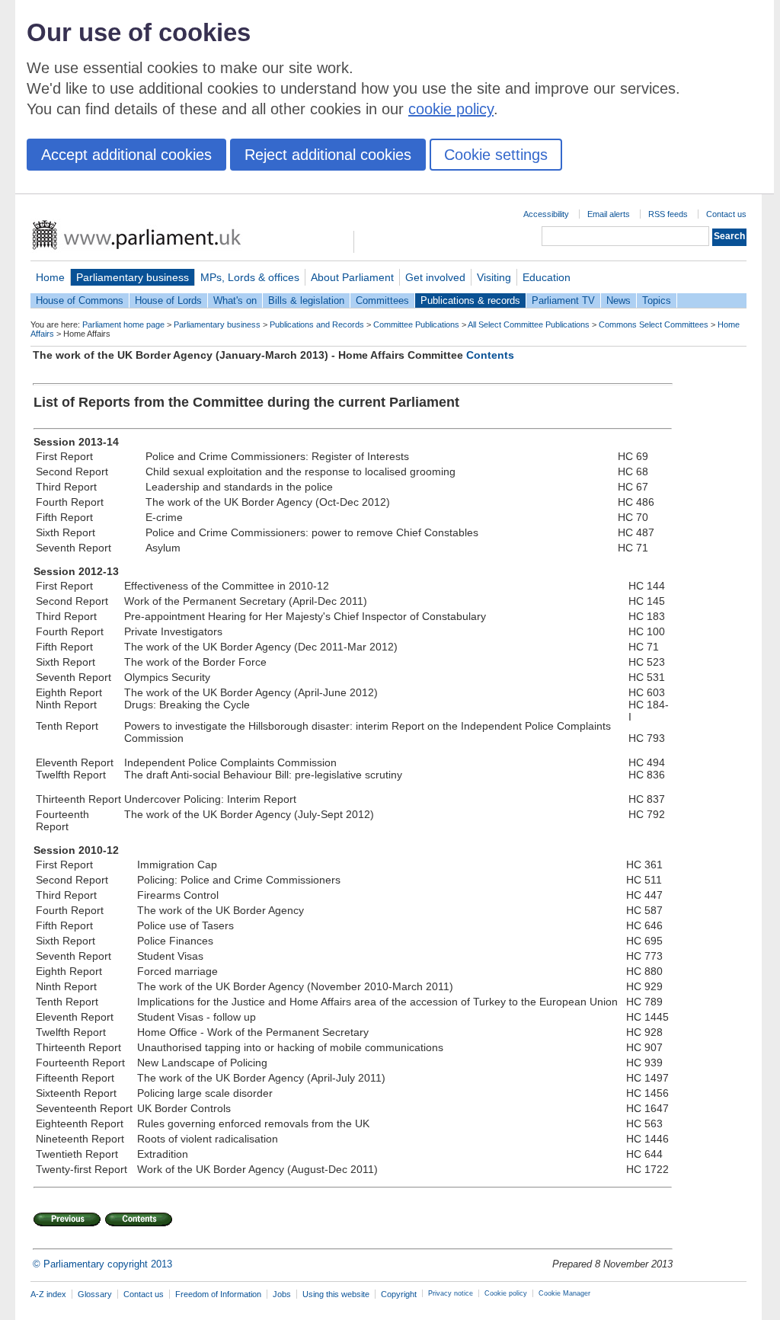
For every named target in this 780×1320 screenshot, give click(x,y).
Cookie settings (496, 154)
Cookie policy (505, 1293)
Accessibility (546, 214)
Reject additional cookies (328, 154)
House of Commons (79, 300)
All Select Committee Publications (529, 324)
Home (50, 277)
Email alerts (608, 214)
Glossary (95, 1294)
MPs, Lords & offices (249, 277)
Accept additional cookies (126, 154)
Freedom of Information (218, 1294)
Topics (656, 300)
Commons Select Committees (653, 324)
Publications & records (470, 300)
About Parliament (352, 277)
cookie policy (451, 109)
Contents (490, 355)
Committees (382, 300)
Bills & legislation (306, 300)
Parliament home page (123, 324)
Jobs (282, 1294)
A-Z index (48, 1294)
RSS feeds (668, 214)
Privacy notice (450, 1293)
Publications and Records (317, 324)
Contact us (726, 214)
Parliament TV (563, 300)
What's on (235, 300)
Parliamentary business (132, 277)
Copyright (399, 1294)
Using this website (335, 1294)
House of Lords (168, 300)
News (618, 300)
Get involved (435, 277)
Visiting (494, 277)
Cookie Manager (564, 1293)
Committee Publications (416, 324)
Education (547, 277)
